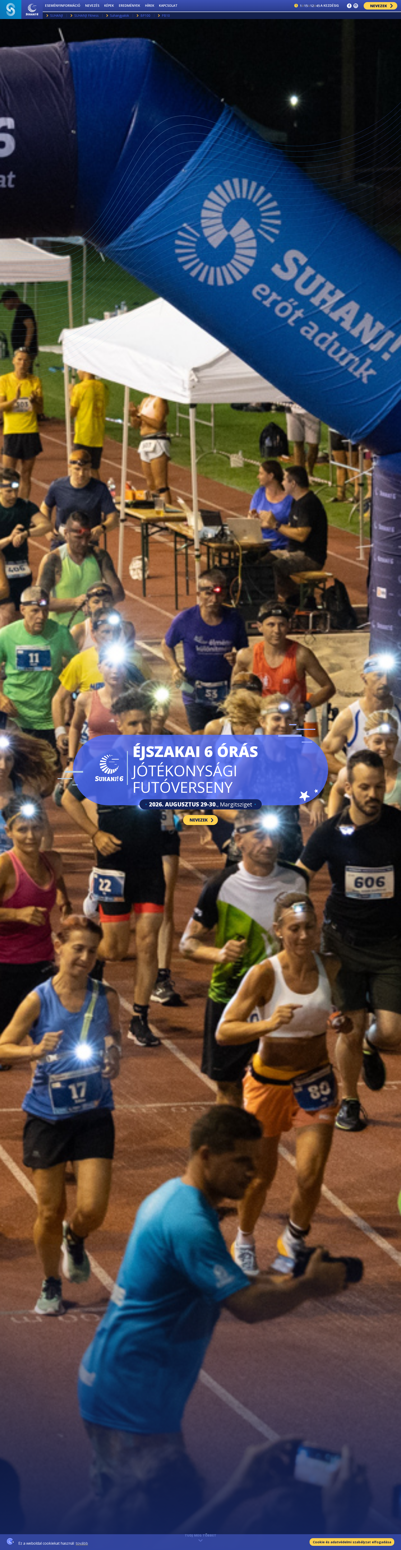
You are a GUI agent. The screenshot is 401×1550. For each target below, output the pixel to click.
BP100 (145, 15)
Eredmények (129, 5)
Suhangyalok (119, 15)
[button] (349, 5)
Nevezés (92, 5)
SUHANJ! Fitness (86, 15)
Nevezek (378, 5)
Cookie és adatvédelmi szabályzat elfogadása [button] (352, 1542)
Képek (109, 5)
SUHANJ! (56, 15)
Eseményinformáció (62, 5)
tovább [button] (82, 1543)
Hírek (149, 5)
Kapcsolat (168, 5)
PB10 (166, 15)
